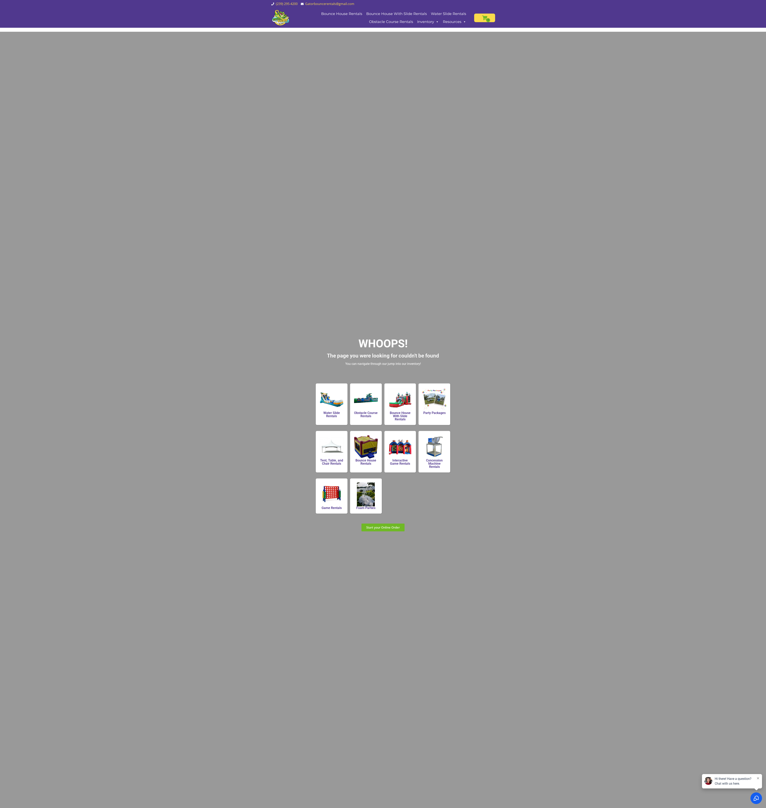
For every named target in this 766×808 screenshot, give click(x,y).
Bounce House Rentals (341, 14)
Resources (452, 22)
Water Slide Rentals (448, 14)
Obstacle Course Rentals (391, 22)
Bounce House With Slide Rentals (396, 14)
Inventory (425, 22)
